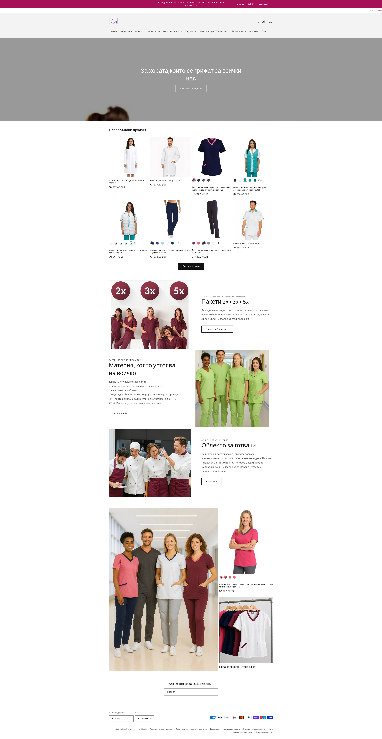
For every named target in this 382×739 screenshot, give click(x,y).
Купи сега (211, 481)
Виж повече (120, 413)
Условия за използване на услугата (258, 729)
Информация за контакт (243, 732)
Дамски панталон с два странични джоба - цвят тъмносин (170, 251)
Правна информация (264, 732)
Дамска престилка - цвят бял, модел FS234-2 (126, 181)
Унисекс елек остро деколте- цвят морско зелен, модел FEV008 (249, 188)
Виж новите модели (191, 88)
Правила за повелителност (161, 729)
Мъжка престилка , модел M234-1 (166, 180)
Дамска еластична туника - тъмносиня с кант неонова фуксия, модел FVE (211, 188)
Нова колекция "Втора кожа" (238, 667)
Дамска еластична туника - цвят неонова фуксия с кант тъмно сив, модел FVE (246, 585)
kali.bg (123, 729)
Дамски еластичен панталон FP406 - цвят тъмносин (211, 251)
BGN (371, 10)
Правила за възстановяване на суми (225, 729)
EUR (380, 10)
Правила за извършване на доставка (191, 729)
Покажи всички (191, 266)
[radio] (194, 180)
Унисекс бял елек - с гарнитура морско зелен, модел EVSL (128, 251)
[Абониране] (214, 691)
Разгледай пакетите (217, 329)
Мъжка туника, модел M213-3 (247, 243)
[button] (133, 31)
